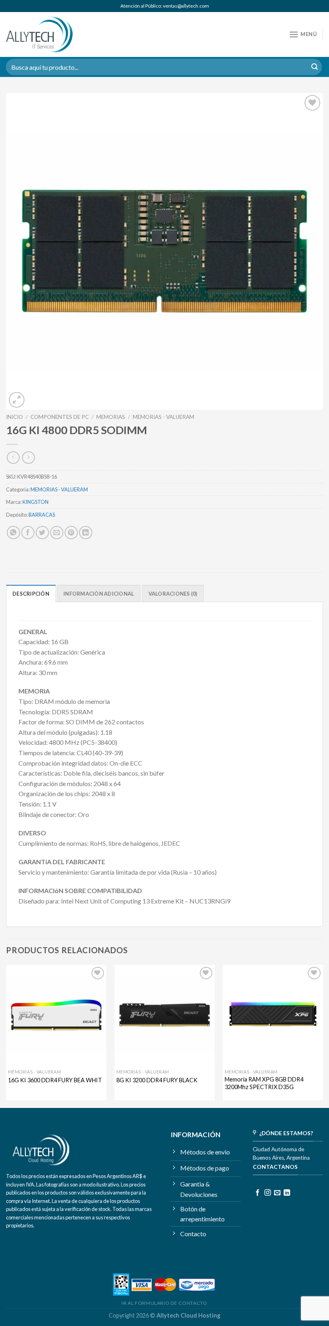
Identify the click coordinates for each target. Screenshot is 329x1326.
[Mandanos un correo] (277, 1193)
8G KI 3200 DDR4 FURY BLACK (156, 1080)
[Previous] (6, 1035)
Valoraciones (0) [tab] (172, 593)
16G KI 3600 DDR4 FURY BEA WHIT (55, 1080)
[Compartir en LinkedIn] (85, 532)
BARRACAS (41, 514)
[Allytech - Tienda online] (39, 34)
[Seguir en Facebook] (257, 1193)
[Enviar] (314, 67)
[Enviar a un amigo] (56, 532)
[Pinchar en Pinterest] (71, 532)
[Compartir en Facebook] (28, 532)
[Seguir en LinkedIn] (287, 1193)
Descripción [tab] (30, 593)
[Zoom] (16, 400)
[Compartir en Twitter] (42, 532)
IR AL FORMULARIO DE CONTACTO (164, 1303)
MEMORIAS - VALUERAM (163, 417)
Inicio (14, 417)
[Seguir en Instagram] (267, 1193)
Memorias (110, 417)
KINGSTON (35, 502)
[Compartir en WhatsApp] (13, 532)
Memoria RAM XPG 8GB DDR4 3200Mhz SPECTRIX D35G (264, 1083)
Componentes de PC (59, 417)
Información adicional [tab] (98, 593)
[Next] (323, 1035)
